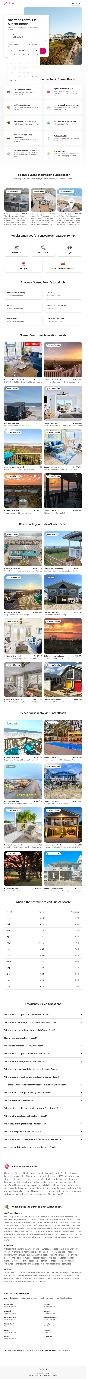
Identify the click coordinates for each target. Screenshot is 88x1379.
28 (32, 77)
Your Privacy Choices (50, 1375)
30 (11, 81)
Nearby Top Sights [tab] (46, 1298)
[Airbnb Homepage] (9, 3)
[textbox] (17, 44)
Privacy (31, 1375)
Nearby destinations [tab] (11, 1298)
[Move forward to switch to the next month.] (36, 50)
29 (36, 77)
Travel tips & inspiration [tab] (64, 1298)
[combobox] (27, 37)
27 (28, 77)
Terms (38, 1375)
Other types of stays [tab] (29, 1298)
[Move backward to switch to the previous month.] (11, 50)
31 (15, 81)
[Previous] (39, 184)
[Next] (47, 184)
